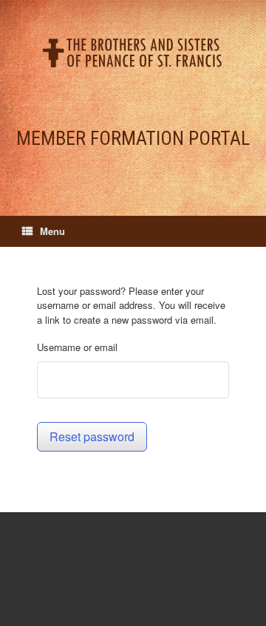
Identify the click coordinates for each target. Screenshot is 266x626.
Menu (52, 231)
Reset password (92, 436)
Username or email (77, 347)
